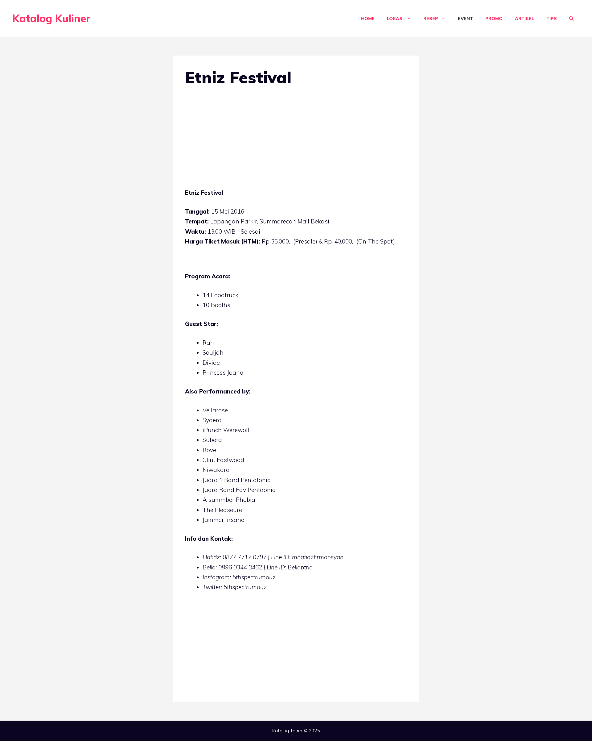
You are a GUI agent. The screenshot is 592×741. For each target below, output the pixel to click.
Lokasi (395, 18)
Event (465, 18)
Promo (494, 18)
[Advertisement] (296, 142)
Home (368, 18)
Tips (551, 18)
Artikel (524, 18)
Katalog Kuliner (51, 18)
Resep (430, 18)
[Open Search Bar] (571, 18)
